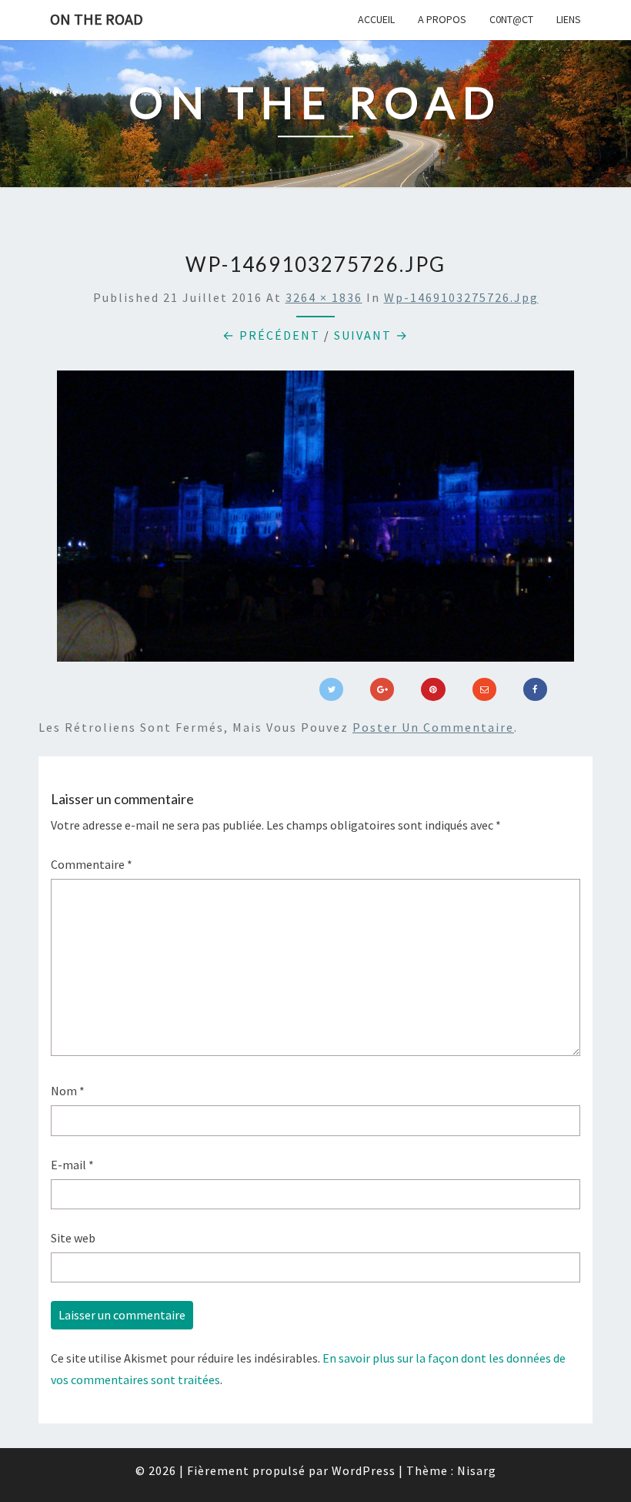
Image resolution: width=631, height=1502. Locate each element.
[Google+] (382, 689)
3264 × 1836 (323, 297)
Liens (568, 19)
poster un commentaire (433, 727)
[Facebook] (535, 689)
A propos (442, 19)
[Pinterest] (433, 689)
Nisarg (476, 1470)
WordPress (364, 1470)
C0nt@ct (511, 19)
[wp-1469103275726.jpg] (315, 520)
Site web (73, 1238)
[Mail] (484, 689)
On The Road (96, 18)
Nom (68, 1090)
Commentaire (91, 864)
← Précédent (271, 335)
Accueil (376, 19)
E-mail (72, 1164)
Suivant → (371, 335)
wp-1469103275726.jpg (461, 297)
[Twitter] (331, 689)
